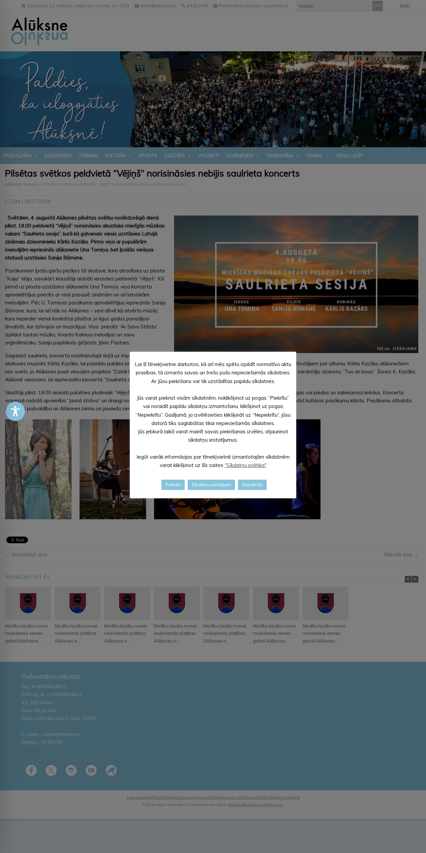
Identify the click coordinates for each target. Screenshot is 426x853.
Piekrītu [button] (173, 484)
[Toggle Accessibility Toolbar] (15, 411)
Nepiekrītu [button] (252, 484)
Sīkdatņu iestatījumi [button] (211, 484)
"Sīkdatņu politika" (246, 465)
